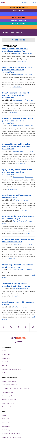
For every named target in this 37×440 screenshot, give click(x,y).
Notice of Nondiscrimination (11, 433)
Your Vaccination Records (18, 7)
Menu (25, 3)
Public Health (18, 53)
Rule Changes (7, 430)
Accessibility (6, 426)
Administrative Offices (9, 385)
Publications (6, 358)
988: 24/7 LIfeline (18, 27)
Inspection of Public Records (11, 437)
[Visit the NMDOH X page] (11, 327)
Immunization (18, 74)
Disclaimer (5, 422)
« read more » (21, 61)
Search (33, 3)
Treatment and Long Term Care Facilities (15, 388)
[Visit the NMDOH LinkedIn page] (26, 327)
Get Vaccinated (18, 10)
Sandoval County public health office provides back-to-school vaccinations (16, 146)
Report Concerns (8, 403)
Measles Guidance (18, 14)
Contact (5, 365)
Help (4, 373)
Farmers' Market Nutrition (22, 221)
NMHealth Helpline (18, 23)
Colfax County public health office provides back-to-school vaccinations (17, 120)
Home (6, 32)
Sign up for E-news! (18, 17)
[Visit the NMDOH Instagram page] (18, 327)
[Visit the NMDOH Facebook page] (3, 327)
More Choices (19, 40)
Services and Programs (10, 407)
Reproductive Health (18, 20)
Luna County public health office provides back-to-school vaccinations (16, 95)
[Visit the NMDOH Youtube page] (33, 327)
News (12, 32)
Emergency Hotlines (9, 396)
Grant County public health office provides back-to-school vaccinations (17, 69)
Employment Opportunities (11, 369)
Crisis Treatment (7, 392)
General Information (9, 399)
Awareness (28, 53)
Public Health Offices (9, 381)
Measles (16, 200)
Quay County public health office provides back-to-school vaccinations (17, 172)
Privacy (4, 415)
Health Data (6, 362)
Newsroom (6, 354)
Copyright (5, 419)
